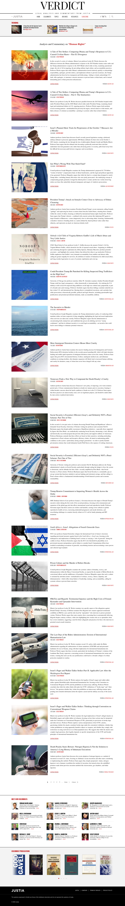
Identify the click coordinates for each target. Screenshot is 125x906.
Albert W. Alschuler (61, 276)
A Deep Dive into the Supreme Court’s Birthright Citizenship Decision (32, 26)
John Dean (23, 824)
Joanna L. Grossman (62, 496)
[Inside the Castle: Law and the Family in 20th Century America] (19, 865)
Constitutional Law (109, 299)
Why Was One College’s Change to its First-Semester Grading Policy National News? (68, 27)
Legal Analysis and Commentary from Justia (62, 13)
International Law (109, 552)
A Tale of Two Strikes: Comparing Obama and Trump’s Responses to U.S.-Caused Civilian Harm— (81, 53)
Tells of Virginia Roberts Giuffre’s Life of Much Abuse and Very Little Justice (80, 237)
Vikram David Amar (26, 803)
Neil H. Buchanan (61, 420)
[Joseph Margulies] (85, 805)
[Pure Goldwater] (73, 865)
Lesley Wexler (60, 57)
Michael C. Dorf (64, 31)
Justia (17, 16)
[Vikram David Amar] (14, 805)
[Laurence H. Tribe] (85, 826)
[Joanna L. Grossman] (50, 826)
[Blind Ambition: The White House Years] (108, 865)
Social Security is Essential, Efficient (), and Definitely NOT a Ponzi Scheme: (80, 416)
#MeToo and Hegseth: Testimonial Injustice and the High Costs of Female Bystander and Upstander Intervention (80, 600)
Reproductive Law (109, 518)
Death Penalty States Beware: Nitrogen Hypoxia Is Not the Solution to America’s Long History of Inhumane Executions (79, 748)
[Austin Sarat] (85, 816)
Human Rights (110, 153)
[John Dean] (14, 826)
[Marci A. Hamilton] (50, 836)
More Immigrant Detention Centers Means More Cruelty (73, 343)
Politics (112, 227)
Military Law (111, 84)
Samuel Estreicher (61, 529)
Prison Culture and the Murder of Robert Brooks (70, 562)
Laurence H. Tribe (96, 824)
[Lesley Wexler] (85, 836)
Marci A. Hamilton (61, 834)
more (37, 808)
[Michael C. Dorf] (14, 836)
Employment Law (110, 483)
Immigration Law (110, 365)
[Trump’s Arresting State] (88, 29)
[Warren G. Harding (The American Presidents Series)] (90, 865)
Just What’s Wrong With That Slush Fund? (67, 163)
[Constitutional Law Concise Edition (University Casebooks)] (37, 865)
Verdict (62, 6)
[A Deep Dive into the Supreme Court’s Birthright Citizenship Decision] (16, 29)
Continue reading (54, 84)
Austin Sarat (99, 27)
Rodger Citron (28, 29)
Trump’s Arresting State (101, 26)
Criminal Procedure (109, 772)
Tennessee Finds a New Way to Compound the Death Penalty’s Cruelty (79, 379)
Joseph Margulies (61, 166)
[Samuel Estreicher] (50, 805)
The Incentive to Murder (60, 307)
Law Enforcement (109, 186)
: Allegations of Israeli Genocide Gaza (74, 527)
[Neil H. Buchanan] (14, 816)
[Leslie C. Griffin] (50, 816)
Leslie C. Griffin (61, 241)
